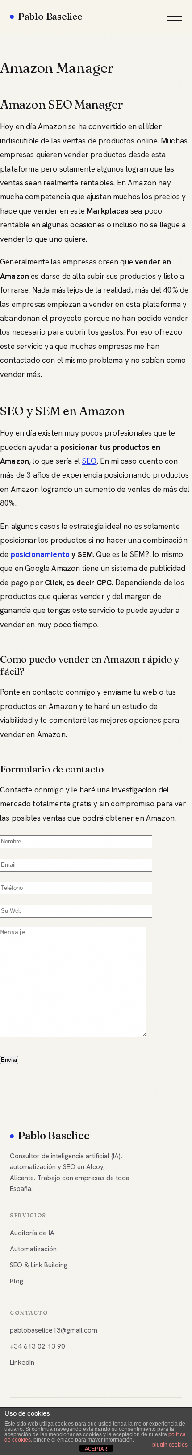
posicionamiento (40, 554)
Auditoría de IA (32, 1233)
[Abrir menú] (174, 16)
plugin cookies (170, 1445)
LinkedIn (22, 1362)
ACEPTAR (96, 1448)
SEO (89, 461)
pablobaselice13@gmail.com (53, 1330)
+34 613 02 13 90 (37, 1346)
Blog (16, 1281)
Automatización (33, 1249)
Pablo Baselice (50, 16)
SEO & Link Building (38, 1265)
